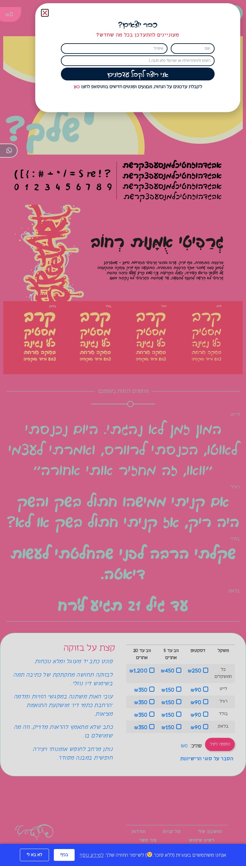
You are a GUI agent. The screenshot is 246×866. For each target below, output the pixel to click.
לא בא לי (34, 855)
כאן (77, 86)
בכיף (64, 855)
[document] (123, 433)
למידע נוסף (91, 855)
